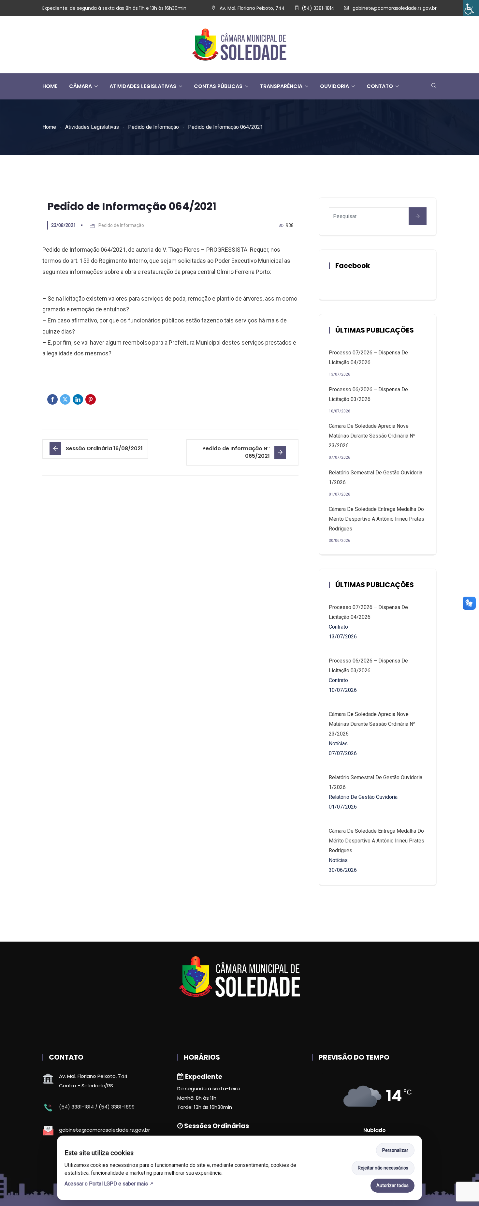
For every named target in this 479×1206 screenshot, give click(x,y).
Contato (380, 86)
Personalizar (395, 1150)
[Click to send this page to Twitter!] (65, 399)
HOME (49, 86)
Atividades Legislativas (92, 127)
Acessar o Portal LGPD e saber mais (106, 1184)
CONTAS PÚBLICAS (218, 86)
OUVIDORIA (334, 86)
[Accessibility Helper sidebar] (471, 8)
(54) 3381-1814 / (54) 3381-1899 (97, 1106)
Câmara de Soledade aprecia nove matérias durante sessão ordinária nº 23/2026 (372, 436)
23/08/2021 (63, 225)
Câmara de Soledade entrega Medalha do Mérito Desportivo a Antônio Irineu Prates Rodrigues (376, 519)
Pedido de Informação (153, 127)
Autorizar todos (392, 1185)
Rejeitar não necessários (383, 1167)
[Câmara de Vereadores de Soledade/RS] (239, 45)
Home (49, 127)
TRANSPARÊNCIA (281, 86)
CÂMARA (80, 86)
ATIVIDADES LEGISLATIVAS (142, 86)
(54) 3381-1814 (318, 8)
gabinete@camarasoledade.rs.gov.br (395, 8)
